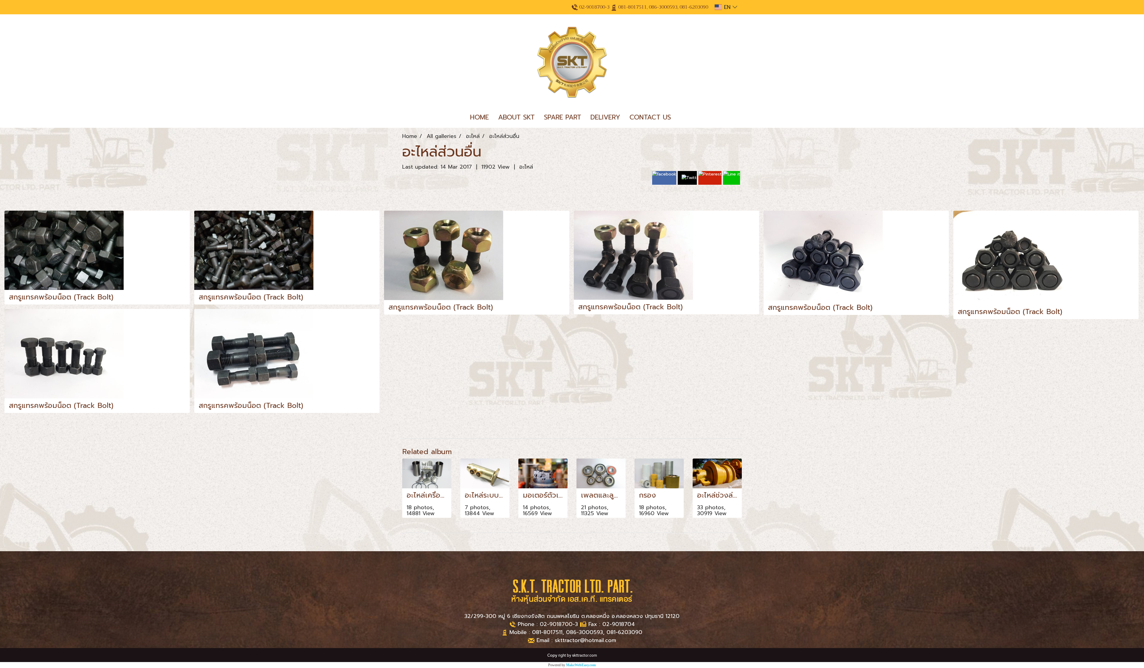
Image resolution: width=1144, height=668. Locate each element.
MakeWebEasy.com (581, 665)
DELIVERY (605, 117)
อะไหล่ (526, 167)
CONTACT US (650, 117)
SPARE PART (562, 117)
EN (727, 7)
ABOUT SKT (516, 117)
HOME (479, 117)
